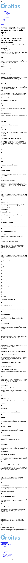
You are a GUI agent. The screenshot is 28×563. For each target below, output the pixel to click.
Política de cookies (7, 555)
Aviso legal (5, 556)
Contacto (2, 24)
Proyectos (8, 13)
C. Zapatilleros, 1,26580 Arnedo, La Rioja (6, 544)
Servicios (5, 16)
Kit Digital (5, 18)
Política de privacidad (7, 554)
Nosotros (7, 12)
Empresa (5, 11)
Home (4, 546)
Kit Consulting (6, 17)
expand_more (8, 11)
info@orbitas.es (4, 540)
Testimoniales (8, 14)
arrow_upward (1, 561)
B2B (4, 19)
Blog (4, 20)
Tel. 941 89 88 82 (4, 542)
